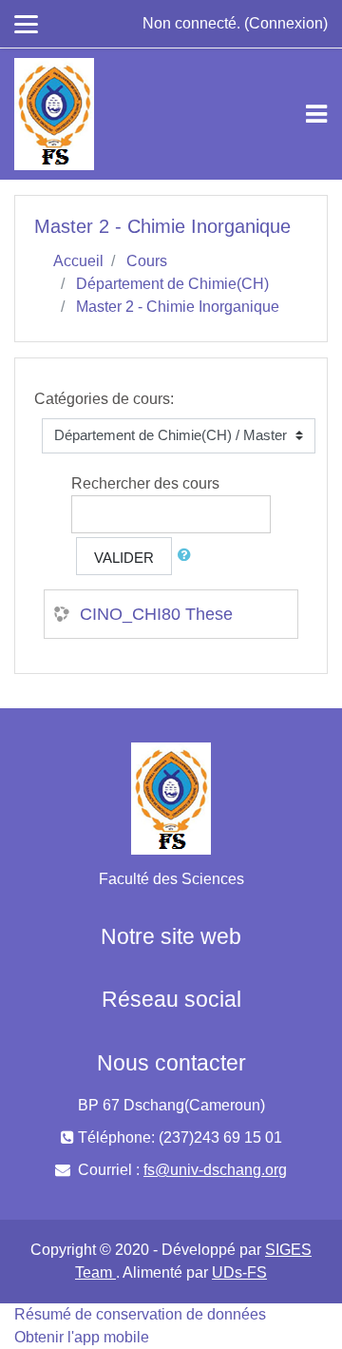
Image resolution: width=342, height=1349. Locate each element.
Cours (146, 261)
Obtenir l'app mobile (81, 1337)
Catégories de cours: (104, 399)
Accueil (78, 261)
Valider (124, 557)
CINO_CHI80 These (156, 614)
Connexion (286, 23)
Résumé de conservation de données (140, 1314)
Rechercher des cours (145, 483)
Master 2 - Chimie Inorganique (177, 307)
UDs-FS (239, 1272)
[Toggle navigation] (316, 114)
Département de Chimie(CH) (172, 284)
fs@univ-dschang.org (215, 1170)
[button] (188, 556)
